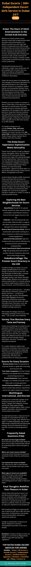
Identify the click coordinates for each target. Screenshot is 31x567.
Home (14, 550)
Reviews (15, 557)
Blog (13, 559)
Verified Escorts (19, 554)
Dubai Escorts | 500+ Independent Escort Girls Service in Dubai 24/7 (15, 8)
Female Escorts (10, 552)
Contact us (21, 559)
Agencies (7, 557)
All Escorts (22, 550)
